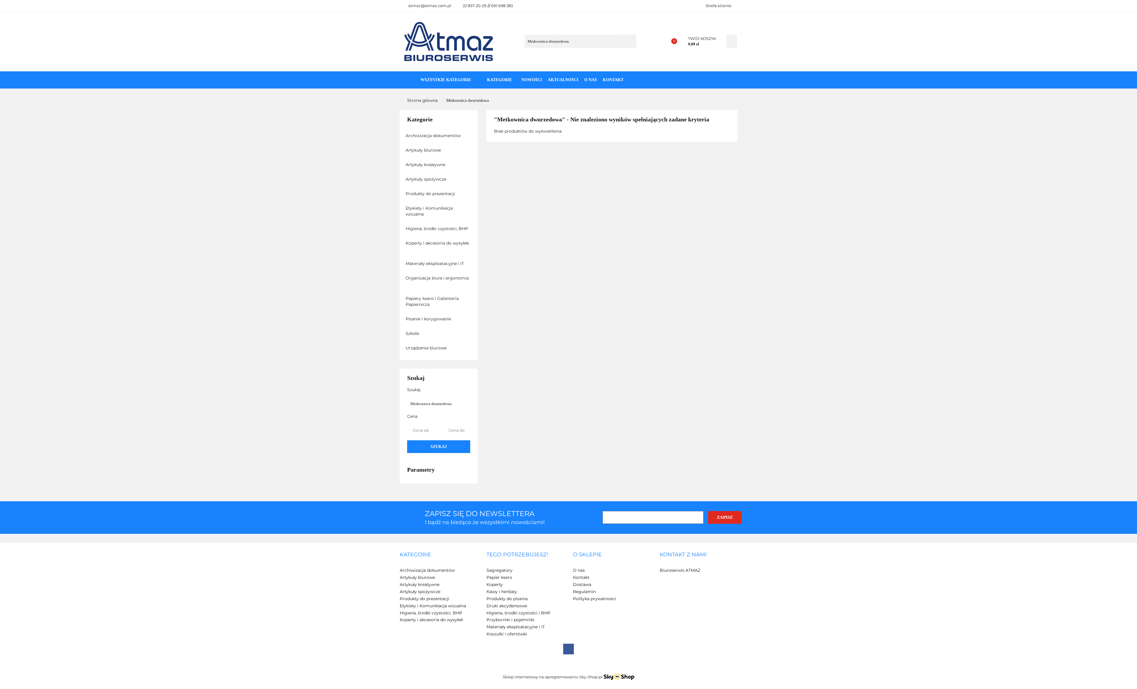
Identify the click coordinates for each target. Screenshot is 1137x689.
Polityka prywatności (594, 598)
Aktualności (563, 80)
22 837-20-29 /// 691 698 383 (488, 5)
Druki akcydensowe (506, 605)
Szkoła (413, 333)
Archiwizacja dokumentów (434, 135)
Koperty (494, 584)
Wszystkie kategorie (445, 80)
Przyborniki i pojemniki (510, 619)
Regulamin (584, 591)
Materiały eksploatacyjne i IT (435, 263)
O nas (590, 80)
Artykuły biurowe (424, 150)
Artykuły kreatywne (426, 164)
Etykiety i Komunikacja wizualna (429, 211)
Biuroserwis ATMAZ (680, 570)
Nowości (531, 80)
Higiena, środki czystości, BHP (437, 228)
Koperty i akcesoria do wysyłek (437, 243)
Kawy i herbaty (501, 591)
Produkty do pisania (507, 598)
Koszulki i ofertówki (506, 634)
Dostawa (582, 584)
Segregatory (499, 570)
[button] (415, 555)
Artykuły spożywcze (426, 179)
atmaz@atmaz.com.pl (429, 5)
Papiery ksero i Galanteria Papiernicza (432, 301)
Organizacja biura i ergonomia (437, 278)
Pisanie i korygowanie (429, 319)
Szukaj (439, 446)
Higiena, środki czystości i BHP (518, 613)
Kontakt (613, 80)
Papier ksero (499, 577)
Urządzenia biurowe (427, 348)
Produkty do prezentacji (431, 193)
